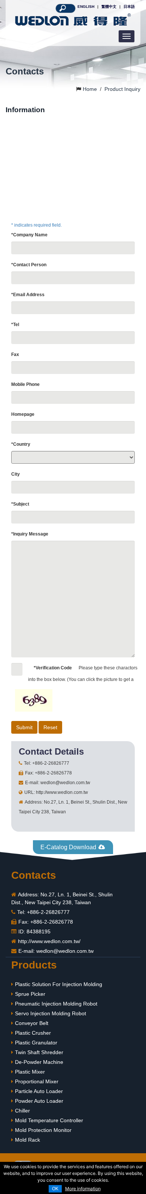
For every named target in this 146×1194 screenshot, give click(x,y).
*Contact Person (28, 264)
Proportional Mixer (36, 1081)
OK (55, 1188)
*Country (20, 444)
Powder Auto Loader (39, 1101)
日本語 (129, 6)
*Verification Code (53, 667)
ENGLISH (85, 6)
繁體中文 (108, 6)
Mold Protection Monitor (43, 1130)
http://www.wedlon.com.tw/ (49, 941)
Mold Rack (27, 1140)
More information (83, 1188)
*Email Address (28, 294)
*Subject (20, 504)
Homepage (22, 414)
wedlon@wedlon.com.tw (65, 951)
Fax (15, 354)
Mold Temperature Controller (49, 1120)
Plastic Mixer (30, 1072)
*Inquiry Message (29, 534)
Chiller (22, 1111)
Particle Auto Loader (39, 1091)
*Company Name (29, 234)
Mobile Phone (25, 384)
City (15, 474)
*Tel (15, 324)
